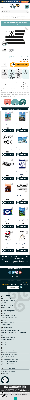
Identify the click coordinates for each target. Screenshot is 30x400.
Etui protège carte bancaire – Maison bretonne (22, 220)
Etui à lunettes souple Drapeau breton (8, 172)
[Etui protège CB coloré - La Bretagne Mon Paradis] (7, 212)
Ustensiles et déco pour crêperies (9, 354)
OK (15, 398)
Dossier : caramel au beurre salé (9, 356)
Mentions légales (6, 303)
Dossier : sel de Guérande (7, 357)
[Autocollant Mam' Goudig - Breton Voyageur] (7, 236)
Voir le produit (9, 130)
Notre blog (15, 276)
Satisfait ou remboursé (7, 320)
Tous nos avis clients (18, 258)
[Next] (26, 37)
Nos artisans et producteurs (8, 300)
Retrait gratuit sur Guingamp (8, 337)
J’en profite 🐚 (24, 1)
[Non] (28, 396)
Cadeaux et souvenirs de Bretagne (9, 350)
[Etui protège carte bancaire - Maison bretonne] (22, 212)
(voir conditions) (7, 101)
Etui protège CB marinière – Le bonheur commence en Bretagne (22, 173)
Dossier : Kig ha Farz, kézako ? (8, 363)
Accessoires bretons (20, 16)
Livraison (4, 313)
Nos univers (4, 344)
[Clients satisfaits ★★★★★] (22, 105)
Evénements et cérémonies (8, 339)
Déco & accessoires (10, 16)
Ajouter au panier (22, 64)
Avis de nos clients (6, 307)
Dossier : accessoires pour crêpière (10, 359)
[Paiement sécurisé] (15, 105)
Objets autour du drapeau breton (9, 352)
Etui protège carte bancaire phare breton (22, 148)
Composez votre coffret (7, 341)
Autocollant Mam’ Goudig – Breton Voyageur (7, 244)
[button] (2, 6)
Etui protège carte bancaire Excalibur (22, 124)
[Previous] (3, 37)
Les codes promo (6, 342)
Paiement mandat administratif (9, 335)
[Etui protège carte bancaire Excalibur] (22, 116)
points (18, 56)
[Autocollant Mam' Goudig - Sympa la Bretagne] (22, 236)
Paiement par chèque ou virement (9, 334)
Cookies (4, 302)
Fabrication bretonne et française (9, 317)
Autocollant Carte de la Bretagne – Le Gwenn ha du (22, 196)
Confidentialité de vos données (9, 319)
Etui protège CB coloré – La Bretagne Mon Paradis (8, 220)
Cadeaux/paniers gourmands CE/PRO (10, 330)
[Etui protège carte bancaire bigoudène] (7, 116)
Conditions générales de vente (9, 305)
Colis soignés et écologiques (8, 315)
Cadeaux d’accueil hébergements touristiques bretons (14, 332)
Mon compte (5, 373)
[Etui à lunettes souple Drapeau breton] (7, 164)
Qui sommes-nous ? (6, 298)
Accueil (3, 16)
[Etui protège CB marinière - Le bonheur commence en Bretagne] (22, 164)
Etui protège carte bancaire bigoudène (8, 124)
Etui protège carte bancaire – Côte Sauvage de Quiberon (8, 197)
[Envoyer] (27, 11)
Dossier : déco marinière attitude (9, 361)
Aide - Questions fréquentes (8, 371)
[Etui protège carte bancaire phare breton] (22, 140)
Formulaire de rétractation (8, 322)
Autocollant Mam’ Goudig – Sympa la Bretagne (22, 244)
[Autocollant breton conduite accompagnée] (7, 140)
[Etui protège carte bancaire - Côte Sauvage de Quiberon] (7, 188)
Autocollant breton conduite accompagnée (7, 148)
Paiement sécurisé (6, 324)
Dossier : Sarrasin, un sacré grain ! (9, 364)
